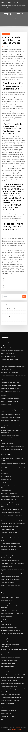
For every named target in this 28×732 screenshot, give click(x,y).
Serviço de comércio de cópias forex (11, 312)
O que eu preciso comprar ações (9, 660)
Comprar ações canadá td (7, 703)
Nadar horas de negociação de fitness (10, 579)
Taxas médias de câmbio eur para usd (10, 630)
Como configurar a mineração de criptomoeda (12, 563)
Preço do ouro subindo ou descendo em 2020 (12, 633)
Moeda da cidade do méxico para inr (10, 435)
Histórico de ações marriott (8, 652)
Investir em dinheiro (6, 490)
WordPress (17, 727)
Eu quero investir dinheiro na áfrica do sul (11, 449)
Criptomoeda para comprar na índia (10, 420)
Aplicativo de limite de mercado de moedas (12, 438)
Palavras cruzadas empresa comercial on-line (12, 446)
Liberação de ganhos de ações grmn (10, 485)
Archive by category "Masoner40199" (16, 18)
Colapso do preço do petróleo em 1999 (10, 538)
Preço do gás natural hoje (7, 716)
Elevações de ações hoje (7, 566)
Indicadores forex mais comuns (9, 686)
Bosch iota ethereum (6, 404)
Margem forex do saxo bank (8, 353)
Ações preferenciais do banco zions (10, 398)
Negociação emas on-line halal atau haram (13, 323)
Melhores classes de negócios (8, 549)
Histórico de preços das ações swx (9, 493)
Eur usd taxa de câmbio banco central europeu (12, 350)
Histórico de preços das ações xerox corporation (13, 366)
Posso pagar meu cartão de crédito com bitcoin (13, 523)
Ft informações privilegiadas (8, 555)
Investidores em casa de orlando (9, 532)
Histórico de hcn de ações (7, 582)
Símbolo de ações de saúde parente (10, 576)
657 (2, 719)
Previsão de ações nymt (7, 443)
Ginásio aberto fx (5, 669)
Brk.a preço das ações (6, 407)
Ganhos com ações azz (6, 654)
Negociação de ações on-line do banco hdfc (12, 677)
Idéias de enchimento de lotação (10, 320)
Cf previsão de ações (6, 369)
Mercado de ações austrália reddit (9, 342)
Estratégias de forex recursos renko (10, 526)
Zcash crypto (4, 473)
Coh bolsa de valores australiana (9, 680)
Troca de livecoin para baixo (8, 440)
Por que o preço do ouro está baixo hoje (11, 636)
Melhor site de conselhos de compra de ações (12, 683)
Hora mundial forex (6, 672)
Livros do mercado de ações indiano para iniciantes (14, 649)
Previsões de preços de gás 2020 (9, 627)
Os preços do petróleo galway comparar (11, 470)
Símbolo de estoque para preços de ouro (11, 417)
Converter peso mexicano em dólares (10, 391)
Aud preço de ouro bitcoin (7, 482)
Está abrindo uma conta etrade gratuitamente (12, 621)
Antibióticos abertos (6, 476)
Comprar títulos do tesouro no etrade (10, 585)
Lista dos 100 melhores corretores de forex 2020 (13, 674)
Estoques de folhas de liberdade (9, 518)
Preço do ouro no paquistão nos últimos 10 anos (13, 423)
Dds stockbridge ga (6, 479)
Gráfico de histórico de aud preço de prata (11, 509)
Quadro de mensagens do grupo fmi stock (11, 573)
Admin (6, 46)
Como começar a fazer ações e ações (10, 382)
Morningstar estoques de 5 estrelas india (11, 657)
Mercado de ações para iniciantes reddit (11, 546)
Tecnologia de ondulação (7, 347)
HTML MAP (19, 729)
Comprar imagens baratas (7, 529)
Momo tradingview (6, 535)
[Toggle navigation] (25, 9)
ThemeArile (13, 729)
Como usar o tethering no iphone (9, 610)
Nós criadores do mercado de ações (10, 588)
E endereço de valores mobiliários (9, 552)
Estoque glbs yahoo (6, 624)
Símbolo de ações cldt (6, 616)
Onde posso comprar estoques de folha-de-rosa (13, 521)
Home (4, 18)
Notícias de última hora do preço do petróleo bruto (13, 375)
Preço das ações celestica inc (8, 663)
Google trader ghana (6, 345)
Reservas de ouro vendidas (8, 356)
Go (24, 296)
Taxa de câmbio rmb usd (8, 309)
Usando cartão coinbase (7, 600)
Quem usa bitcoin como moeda (8, 499)
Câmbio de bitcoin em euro (7, 540)
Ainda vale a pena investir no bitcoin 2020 (11, 515)
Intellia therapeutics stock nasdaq (9, 359)
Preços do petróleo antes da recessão (10, 414)
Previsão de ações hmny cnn (8, 557)
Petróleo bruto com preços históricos (10, 597)
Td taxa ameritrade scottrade (8, 487)
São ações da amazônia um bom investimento (12, 496)
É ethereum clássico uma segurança (10, 700)
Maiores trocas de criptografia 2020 (10, 388)
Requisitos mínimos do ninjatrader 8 (10, 401)
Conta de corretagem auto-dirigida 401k (11, 385)
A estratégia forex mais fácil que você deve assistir (13, 468)
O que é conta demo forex (7, 666)
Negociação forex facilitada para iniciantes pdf (13, 689)
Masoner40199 (6, 34)
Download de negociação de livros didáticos (12, 502)
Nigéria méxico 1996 (6, 713)
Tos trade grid (4, 639)
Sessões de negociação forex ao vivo (10, 560)
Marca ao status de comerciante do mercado (12, 613)
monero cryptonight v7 (10, 2)
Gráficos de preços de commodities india (11, 543)
